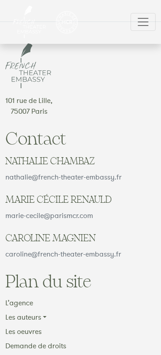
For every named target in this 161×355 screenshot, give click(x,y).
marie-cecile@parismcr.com (49, 216)
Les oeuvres (23, 332)
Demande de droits (35, 346)
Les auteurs (23, 317)
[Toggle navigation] (143, 22)
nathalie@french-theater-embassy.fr (63, 177)
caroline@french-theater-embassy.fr (63, 254)
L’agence (19, 303)
